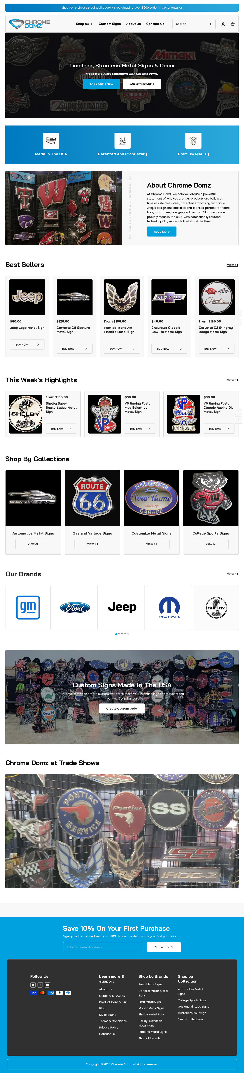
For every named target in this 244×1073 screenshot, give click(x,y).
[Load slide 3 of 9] (122, 634)
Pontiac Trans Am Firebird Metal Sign (119, 330)
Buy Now (22, 345)
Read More (162, 232)
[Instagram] (33, 985)
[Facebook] (40, 985)
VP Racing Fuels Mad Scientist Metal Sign (137, 407)
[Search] (211, 24)
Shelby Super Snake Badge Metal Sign (61, 407)
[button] (84, 24)
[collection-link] (33, 498)
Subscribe (162, 947)
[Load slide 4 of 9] (125, 634)
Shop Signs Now (101, 84)
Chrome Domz (121, 1064)
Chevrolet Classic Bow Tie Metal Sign (166, 330)
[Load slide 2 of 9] (119, 634)
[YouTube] (47, 985)
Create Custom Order (122, 709)
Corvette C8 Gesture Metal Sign (73, 330)
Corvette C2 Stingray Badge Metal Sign (216, 330)
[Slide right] (238, 313)
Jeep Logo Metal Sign (27, 328)
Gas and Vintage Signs (92, 533)
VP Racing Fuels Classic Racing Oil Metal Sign (218, 407)
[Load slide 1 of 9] (116, 634)
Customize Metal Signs (151, 533)
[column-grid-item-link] (28, 607)
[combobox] (194, 24)
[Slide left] (238, 322)
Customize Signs (142, 84)
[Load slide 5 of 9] (128, 634)
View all (232, 265)
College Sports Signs (211, 533)
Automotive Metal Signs (33, 533)
